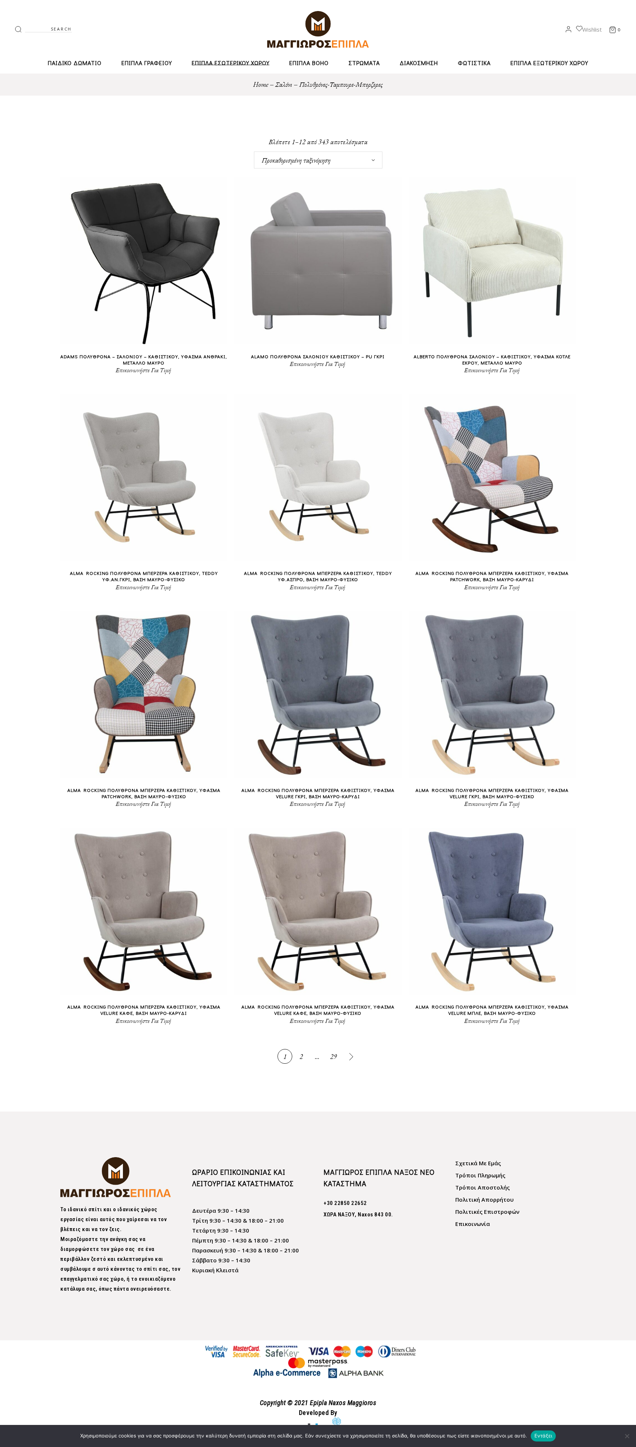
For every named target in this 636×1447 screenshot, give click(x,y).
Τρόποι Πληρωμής (480, 1175)
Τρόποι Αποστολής (482, 1187)
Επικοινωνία (472, 1223)
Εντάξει (543, 1436)
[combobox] (318, 160)
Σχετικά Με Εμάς (478, 1163)
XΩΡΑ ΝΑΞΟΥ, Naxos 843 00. (358, 1214)
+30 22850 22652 (345, 1203)
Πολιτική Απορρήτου (484, 1199)
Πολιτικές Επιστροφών (487, 1211)
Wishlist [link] (592, 29)
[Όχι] (626, 1436)
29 (333, 1056)
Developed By (318, 1412)
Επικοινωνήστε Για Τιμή (143, 370)
